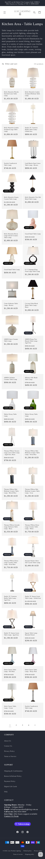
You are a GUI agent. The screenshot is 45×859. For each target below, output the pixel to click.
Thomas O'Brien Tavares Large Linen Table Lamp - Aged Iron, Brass (12, 452)
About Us (7, 741)
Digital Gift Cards (10, 786)
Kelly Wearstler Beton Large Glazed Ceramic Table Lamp (11, 235)
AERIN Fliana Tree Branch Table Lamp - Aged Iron (31, 341)
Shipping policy (29, 854)
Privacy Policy (9, 751)
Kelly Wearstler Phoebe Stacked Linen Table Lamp (11, 93)
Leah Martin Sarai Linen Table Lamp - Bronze (32, 164)
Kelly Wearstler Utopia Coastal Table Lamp (11, 198)
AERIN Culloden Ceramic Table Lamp (10, 378)
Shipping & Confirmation (13, 771)
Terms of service (18, 854)
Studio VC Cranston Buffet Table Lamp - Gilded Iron (31, 129)
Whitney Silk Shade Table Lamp (31, 378)
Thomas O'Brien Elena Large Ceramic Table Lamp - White (32, 526)
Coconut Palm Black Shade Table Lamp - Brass (31, 305)
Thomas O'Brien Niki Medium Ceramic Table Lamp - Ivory (32, 491)
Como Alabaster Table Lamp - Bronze (11, 304)
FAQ (5, 792)
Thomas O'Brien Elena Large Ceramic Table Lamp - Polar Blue (11, 562)
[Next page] (34, 725)
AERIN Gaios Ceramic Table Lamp (11, 340)
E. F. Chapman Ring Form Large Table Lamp (32, 270)
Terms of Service (10, 756)
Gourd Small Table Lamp (33, 234)
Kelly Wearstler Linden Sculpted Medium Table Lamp (32, 93)
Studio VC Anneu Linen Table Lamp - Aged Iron (11, 634)
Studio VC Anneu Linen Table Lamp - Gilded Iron (33, 597)
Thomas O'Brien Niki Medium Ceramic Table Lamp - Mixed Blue (11, 491)
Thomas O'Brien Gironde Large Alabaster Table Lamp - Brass (12, 526)
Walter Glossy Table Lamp (10, 415)
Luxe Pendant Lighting (14, 851)
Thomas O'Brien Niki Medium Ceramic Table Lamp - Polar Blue (32, 452)
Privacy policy (38, 851)
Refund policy (28, 851)
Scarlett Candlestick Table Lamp (10, 164)
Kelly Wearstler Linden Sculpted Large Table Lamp (11, 129)
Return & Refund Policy (13, 776)
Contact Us (8, 746)
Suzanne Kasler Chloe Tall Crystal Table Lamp (32, 561)
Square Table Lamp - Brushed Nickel (31, 634)
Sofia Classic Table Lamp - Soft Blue (10, 670)
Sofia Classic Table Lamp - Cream (10, 707)
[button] (4, 12)
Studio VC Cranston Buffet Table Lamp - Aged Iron (10, 598)
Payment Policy (9, 781)
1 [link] (10, 725)
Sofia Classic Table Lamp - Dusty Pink (31, 670)
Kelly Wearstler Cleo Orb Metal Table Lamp (33, 198)
